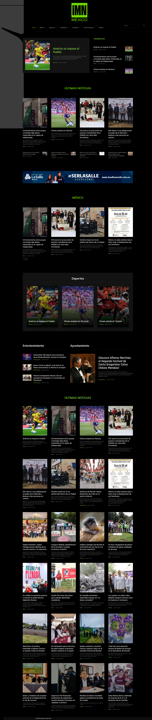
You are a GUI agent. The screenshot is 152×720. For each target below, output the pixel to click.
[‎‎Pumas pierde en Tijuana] (113, 306)
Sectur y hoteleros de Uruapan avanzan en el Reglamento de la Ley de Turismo (34, 698)
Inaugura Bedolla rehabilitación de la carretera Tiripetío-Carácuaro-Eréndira (63, 547)
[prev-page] (24, 259)
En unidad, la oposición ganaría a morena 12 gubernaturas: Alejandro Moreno (35, 597)
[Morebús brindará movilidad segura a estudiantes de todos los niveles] (92, 678)
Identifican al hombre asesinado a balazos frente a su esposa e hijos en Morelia (34, 648)
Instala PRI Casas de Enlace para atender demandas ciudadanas (62, 597)
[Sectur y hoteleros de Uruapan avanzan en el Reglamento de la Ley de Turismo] (35, 678)
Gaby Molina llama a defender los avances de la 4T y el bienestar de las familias (120, 698)
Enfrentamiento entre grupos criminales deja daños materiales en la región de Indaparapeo (107, 59)
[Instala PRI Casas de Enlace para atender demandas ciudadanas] (63, 577)
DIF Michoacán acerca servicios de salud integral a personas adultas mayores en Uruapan (63, 648)
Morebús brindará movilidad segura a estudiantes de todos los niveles (91, 698)
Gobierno (110, 146)
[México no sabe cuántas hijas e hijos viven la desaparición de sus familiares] (101, 153)
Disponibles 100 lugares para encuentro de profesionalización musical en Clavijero (49, 356)
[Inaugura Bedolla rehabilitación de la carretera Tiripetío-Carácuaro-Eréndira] (63, 527)
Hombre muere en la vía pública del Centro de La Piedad (31, 153)
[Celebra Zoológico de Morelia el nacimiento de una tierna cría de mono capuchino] (92, 527)
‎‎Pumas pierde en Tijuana (110, 321)
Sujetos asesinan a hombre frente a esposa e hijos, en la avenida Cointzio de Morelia (91, 648)
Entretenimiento (36, 359)
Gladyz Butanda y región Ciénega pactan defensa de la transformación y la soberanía (117, 154)
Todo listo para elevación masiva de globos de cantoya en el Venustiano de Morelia (119, 648)
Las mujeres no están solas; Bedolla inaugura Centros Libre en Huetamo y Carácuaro (120, 597)
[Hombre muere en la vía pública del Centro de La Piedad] (44, 153)
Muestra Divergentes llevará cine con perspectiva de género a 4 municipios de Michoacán (49, 377)
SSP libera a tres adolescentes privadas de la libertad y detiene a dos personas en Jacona (120, 134)
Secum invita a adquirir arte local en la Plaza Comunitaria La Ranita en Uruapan (49, 366)
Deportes (55, 62)
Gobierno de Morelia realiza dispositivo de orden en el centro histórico (60, 154)
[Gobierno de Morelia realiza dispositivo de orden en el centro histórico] (73, 153)
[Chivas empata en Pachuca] (129, 71)
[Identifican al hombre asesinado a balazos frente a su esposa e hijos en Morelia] (35, 628)
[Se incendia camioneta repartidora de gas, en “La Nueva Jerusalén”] (92, 577)
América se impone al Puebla (66, 50)
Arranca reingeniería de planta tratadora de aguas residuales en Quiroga (120, 547)
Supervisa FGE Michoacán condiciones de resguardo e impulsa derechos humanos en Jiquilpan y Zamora (63, 699)
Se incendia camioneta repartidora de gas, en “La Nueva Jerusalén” (90, 597)
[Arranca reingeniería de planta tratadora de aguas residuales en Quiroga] (120, 527)
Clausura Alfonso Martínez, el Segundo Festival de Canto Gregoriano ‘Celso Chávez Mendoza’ (114, 363)
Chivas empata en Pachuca (103, 69)
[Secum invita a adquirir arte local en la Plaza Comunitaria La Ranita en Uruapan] (27, 367)
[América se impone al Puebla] (37, 55)
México (95, 63)
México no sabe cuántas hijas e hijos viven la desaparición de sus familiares (89, 154)
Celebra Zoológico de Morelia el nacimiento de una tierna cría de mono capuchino (92, 547)
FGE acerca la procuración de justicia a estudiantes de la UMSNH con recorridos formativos (91, 134)
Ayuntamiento (53, 157)
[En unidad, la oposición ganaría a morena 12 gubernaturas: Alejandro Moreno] (35, 577)
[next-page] (26, 259)
